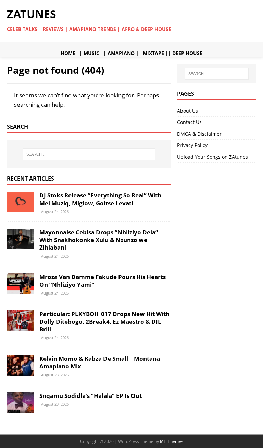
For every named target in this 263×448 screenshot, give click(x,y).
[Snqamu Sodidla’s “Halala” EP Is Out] (20, 408)
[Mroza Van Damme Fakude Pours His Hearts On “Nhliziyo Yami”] (20, 290)
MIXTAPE (153, 53)
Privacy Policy (192, 145)
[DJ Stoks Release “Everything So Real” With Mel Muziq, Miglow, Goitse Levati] (20, 208)
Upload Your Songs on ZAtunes (212, 156)
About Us (187, 110)
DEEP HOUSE (187, 53)
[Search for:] (89, 154)
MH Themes (171, 441)
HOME (68, 53)
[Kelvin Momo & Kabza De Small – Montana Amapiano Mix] (20, 371)
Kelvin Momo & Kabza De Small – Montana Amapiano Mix (99, 362)
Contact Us (189, 122)
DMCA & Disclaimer (199, 133)
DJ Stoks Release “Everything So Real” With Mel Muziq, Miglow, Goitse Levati (100, 199)
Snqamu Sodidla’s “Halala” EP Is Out (90, 396)
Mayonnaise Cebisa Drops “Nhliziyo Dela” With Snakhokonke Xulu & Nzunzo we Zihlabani (98, 239)
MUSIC (91, 53)
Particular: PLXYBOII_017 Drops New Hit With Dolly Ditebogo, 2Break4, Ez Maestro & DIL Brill (104, 321)
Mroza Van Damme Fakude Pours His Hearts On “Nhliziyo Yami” (102, 280)
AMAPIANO (121, 53)
